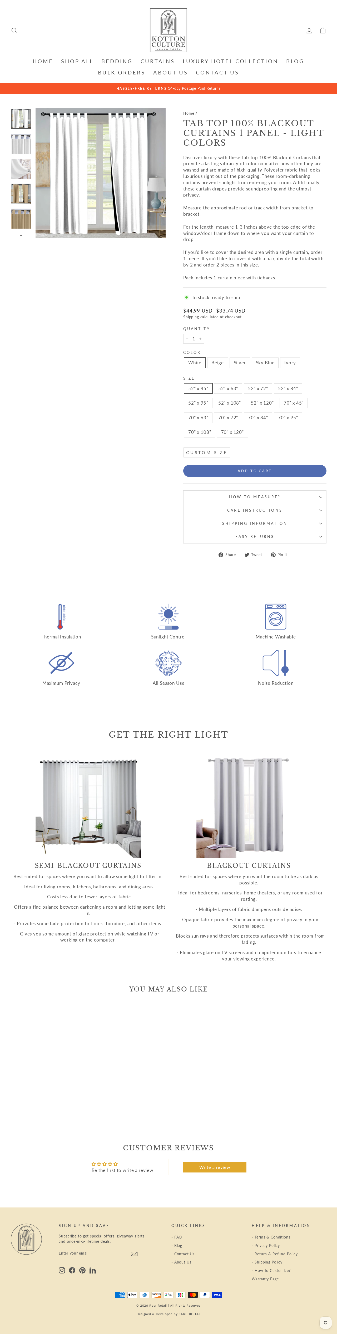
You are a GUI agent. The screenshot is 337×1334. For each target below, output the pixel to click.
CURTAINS (158, 61)
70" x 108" (199, 432)
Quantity (196, 329)
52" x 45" (198, 388)
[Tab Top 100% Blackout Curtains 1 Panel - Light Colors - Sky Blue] (54, 1106)
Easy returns (255, 537)
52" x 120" (262, 403)
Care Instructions (254, 510)
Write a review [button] (214, 1167)
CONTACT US (217, 72)
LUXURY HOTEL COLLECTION (230, 61)
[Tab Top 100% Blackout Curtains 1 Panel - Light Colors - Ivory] (62, 1106)
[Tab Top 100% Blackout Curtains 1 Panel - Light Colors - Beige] (40, 1106)
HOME (43, 61)
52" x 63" (228, 388)
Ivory (290, 362)
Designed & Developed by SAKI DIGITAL (168, 1314)
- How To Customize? (271, 1270)
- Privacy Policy (266, 1245)
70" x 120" (232, 432)
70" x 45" (294, 403)
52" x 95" (198, 403)
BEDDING (117, 61)
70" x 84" (258, 417)
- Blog (176, 1245)
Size (189, 378)
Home (188, 113)
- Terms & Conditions (271, 1237)
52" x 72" (258, 388)
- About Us (181, 1262)
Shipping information (255, 523)
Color (192, 352)
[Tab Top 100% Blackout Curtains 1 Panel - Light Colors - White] (33, 1106)
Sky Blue (265, 362)
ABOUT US (170, 72)
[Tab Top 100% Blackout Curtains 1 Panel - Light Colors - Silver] (47, 1106)
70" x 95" (288, 417)
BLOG (295, 61)
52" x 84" (288, 388)
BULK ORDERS (121, 72)
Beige (217, 362)
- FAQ (176, 1237)
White (194, 362)
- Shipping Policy (267, 1262)
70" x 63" (198, 417)
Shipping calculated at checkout (212, 317)
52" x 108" (229, 403)
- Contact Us (183, 1254)
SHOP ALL (77, 61)
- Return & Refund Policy (275, 1254)
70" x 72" (228, 417)
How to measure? (255, 497)
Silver (240, 362)
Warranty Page (265, 1279)
